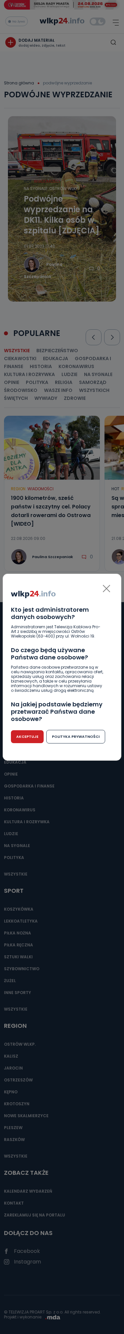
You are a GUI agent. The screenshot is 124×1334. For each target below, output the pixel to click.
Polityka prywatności (76, 736)
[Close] (106, 589)
